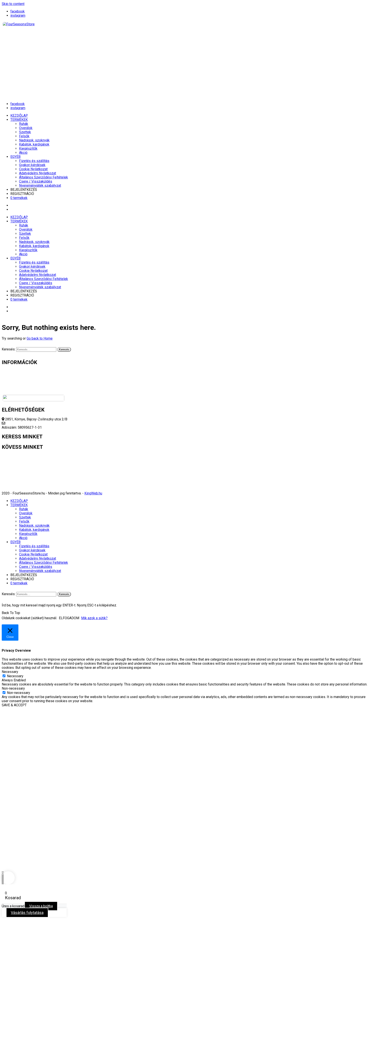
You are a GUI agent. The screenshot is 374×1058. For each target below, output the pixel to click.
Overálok (25, 128)
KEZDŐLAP (19, 115)
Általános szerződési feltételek (26, 388)
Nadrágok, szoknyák (34, 140)
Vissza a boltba (41, 906)
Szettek (25, 132)
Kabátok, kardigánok (34, 144)
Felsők (24, 136)
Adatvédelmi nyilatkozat (20, 384)
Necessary (15, 676)
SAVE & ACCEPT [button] (14, 705)
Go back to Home (40, 338)
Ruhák (23, 124)
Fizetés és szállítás (34, 161)
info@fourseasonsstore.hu (26, 423)
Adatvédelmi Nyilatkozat (37, 173)
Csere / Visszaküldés (35, 181)
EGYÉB (15, 157)
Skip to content (13, 4)
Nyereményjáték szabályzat (40, 185)
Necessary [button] (10, 672)
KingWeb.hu (93, 493)
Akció (23, 153)
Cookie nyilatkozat (16, 380)
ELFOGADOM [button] (69, 618)
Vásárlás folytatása (27, 912)
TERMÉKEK (19, 120)
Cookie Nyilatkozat (33, 169)
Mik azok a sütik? (94, 618)
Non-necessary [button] (13, 688)
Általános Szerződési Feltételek (43, 177)
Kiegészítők (28, 148)
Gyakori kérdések (32, 165)
